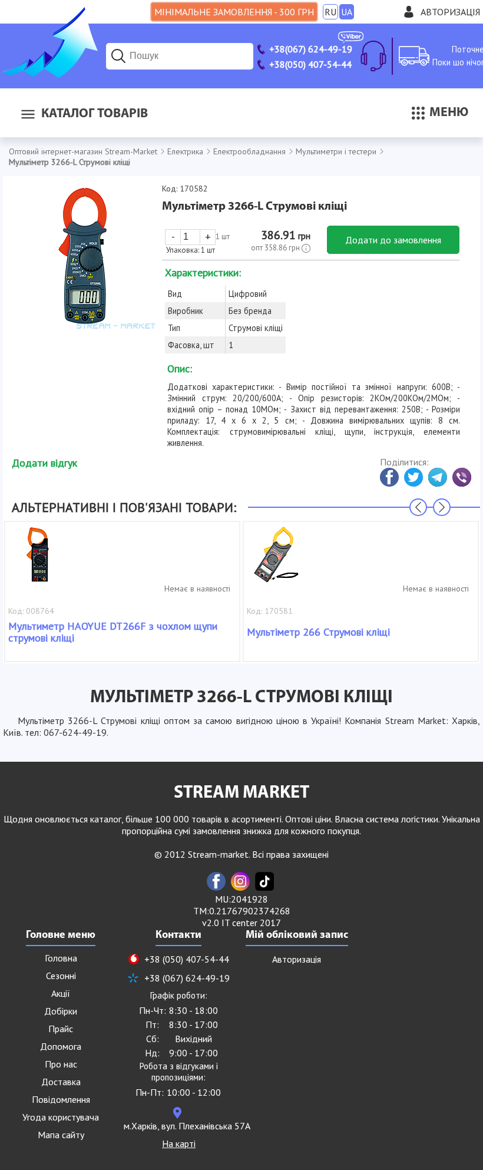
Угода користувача (60, 1117)
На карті (179, 1143)
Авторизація (450, 12)
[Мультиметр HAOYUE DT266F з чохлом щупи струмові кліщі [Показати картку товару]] (37, 560)
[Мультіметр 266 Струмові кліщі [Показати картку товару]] (276, 560)
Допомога (60, 1046)
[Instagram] (240, 881)
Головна (61, 958)
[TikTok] (264, 881)
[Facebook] (216, 881)
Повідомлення (61, 1099)
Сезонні (61, 975)
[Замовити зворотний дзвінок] (373, 56)
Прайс (60, 1029)
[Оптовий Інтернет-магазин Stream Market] (49, 74)
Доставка (61, 1082)
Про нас (61, 1064)
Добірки (60, 1011)
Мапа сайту (61, 1135)
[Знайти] (118, 56)
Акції (60, 993)
